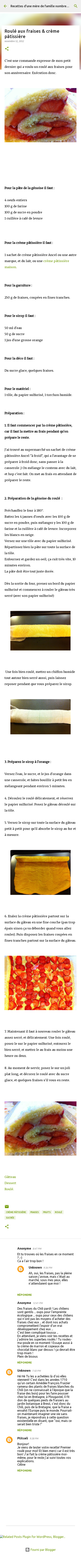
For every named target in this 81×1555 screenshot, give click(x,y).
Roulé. (10, 1189)
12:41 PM (38, 1303)
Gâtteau (10, 1177)
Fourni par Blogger (43, 1549)
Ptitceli (22, 1438)
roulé (58, 1212)
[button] (7, 49)
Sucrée (10, 1217)
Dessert (10, 1183)
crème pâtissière (16, 1212)
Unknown (35, 1267)
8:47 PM (37, 1248)
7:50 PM (36, 1370)
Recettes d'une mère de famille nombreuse (41, 6)
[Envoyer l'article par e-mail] (7, 1208)
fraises (34, 1212)
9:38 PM (34, 1438)
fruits (47, 1212)
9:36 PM (47, 1267)
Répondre (24, 1294)
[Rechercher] (75, 6)
